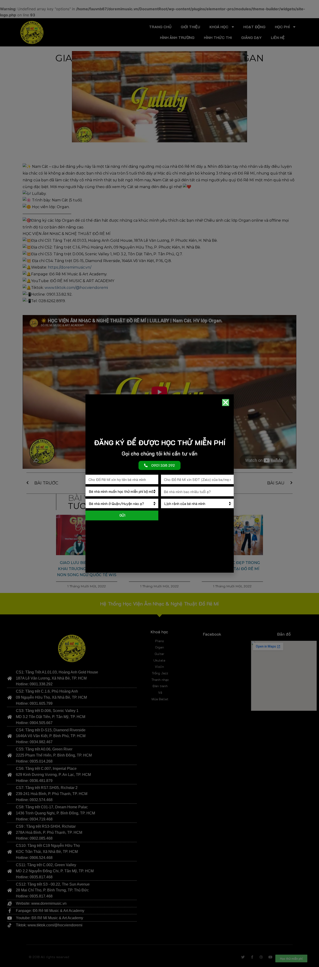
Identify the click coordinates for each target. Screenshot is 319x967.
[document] (159, 483)
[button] (225, 402)
